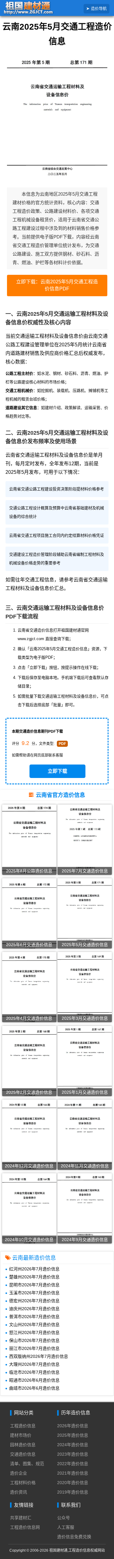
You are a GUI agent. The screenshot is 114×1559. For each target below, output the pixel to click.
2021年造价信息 (72, 1473)
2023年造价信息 (72, 1454)
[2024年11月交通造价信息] (84, 1135)
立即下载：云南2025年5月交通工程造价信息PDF (57, 285)
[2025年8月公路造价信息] (29, 841)
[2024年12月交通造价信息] (29, 1137)
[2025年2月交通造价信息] (29, 1062)
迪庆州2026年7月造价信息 (34, 1308)
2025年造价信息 (72, 1435)
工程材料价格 (23, 1482)
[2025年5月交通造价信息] (84, 913)
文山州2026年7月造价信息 (34, 1324)
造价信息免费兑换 (74, 1536)
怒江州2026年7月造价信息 (34, 1332)
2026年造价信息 (72, 1425)
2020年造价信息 (72, 1482)
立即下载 (57, 771)
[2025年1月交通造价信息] (84, 1060)
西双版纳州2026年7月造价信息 (38, 1356)
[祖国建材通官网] (37, 8)
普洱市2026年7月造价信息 (34, 1316)
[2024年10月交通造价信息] (29, 1210)
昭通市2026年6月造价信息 (34, 1380)
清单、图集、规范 (27, 1463)
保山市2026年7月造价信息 (34, 1340)
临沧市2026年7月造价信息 (34, 1372)
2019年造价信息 (72, 1492)
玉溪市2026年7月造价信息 (34, 1292)
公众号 (63, 1517)
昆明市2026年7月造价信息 (34, 1284)
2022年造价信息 (72, 1463)
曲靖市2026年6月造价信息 (34, 1388)
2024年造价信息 (72, 1444)
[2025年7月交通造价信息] (84, 840)
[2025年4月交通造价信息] (29, 989)
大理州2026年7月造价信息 (34, 1364)
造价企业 (18, 1473)
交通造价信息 (23, 1454)
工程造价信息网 (25, 1527)
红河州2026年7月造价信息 (34, 1268)
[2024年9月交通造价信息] (84, 1206)
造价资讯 (18, 1492)
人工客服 (65, 1527)
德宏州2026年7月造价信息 (34, 1300)
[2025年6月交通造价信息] (29, 915)
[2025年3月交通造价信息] (84, 986)
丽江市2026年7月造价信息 (34, 1348)
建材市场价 (20, 1435)
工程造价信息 (23, 1425)
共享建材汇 (20, 1517)
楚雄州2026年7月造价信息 (34, 1276)
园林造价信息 (23, 1444)
